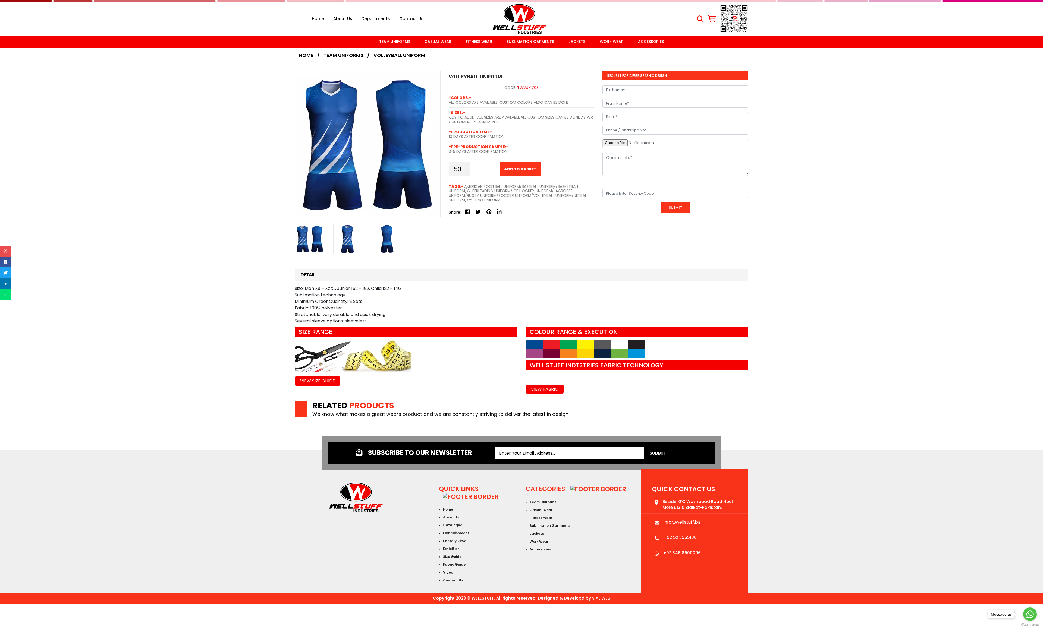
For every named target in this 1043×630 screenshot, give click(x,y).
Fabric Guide (454, 564)
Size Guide (452, 556)
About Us (342, 18)
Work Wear (612, 41)
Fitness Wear (479, 41)
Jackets (576, 41)
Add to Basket (520, 169)
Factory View (454, 541)
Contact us (411, 18)
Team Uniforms (394, 41)
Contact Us (453, 580)
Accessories (651, 41)
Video (448, 572)
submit (657, 453)
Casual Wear (438, 41)
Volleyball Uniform (399, 55)
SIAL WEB (601, 598)
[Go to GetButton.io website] (1030, 624)
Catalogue (452, 525)
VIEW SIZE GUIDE (317, 381)
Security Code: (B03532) (628, 183)
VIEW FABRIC (544, 389)
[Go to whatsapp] (1030, 614)
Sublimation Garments (530, 41)
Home (318, 18)
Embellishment (456, 533)
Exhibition (451, 548)
